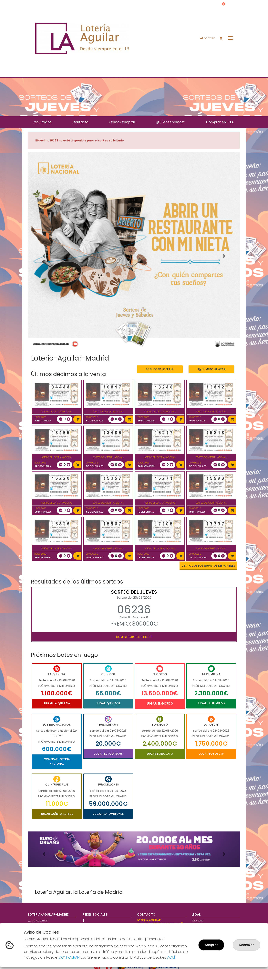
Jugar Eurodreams (108, 754)
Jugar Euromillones (108, 814)
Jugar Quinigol (108, 703)
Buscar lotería (161, 369)
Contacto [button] (80, 122)
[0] (222, 38)
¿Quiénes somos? (38, 920)
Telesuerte (197, 920)
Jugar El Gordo (159, 703)
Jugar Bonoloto (160, 754)
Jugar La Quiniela (56, 703)
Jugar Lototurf (211, 754)
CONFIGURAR (68, 957)
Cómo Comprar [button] (122, 122)
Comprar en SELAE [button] (220, 122)
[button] (44, 256)
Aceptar (211, 945)
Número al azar (213, 369)
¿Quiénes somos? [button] (170, 122)
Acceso (209, 38)
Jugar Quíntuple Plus (56, 814)
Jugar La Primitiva (211, 703)
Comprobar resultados (134, 637)
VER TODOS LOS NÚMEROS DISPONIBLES (208, 566)
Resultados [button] (42, 122)
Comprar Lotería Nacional (57, 761)
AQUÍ (171, 957)
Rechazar (246, 945)
